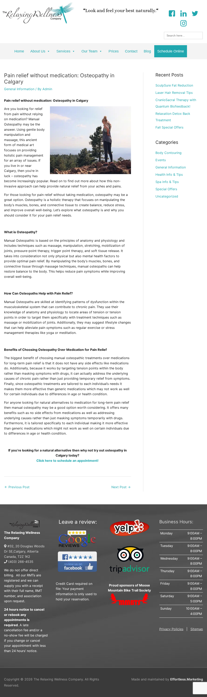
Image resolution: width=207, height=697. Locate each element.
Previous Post (17, 487)
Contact (131, 51)
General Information (19, 89)
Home (19, 51)
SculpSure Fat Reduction (174, 85)
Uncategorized (166, 196)
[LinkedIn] (183, 13)
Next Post (121, 487)
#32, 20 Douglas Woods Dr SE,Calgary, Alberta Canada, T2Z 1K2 (24, 551)
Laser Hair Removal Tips (174, 93)
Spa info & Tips (167, 182)
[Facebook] (172, 13)
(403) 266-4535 (20, 562)
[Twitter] (195, 13)
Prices (114, 51)
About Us (37, 51)
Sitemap (196, 629)
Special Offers (166, 189)
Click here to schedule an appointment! (67, 461)
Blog (147, 51)
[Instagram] (183, 23)
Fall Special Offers (169, 127)
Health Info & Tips (169, 174)
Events (160, 160)
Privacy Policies (171, 629)
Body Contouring (168, 153)
